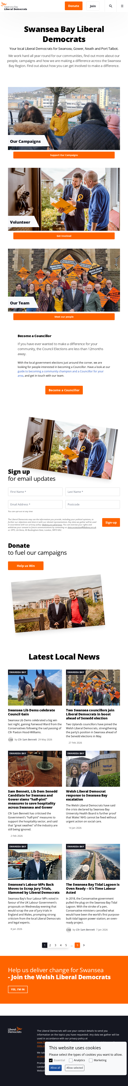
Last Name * (71, 487)
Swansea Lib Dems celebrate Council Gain (31, 712)
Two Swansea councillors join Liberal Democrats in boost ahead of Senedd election (90, 714)
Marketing (100, 1060)
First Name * (14, 487)
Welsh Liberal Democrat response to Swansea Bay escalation (86, 795)
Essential (59, 1060)
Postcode (69, 500)
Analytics (79, 1060)
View (64, 125)
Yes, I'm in (18, 989)
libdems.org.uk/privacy (52, 524)
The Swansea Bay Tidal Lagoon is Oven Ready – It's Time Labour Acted (93, 889)
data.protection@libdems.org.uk (82, 527)
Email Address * (16, 500)
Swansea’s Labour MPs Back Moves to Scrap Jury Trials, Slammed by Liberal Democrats (34, 889)
